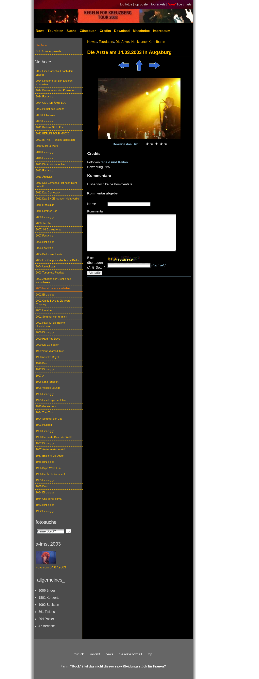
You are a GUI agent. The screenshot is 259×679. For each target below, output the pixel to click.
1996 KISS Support (47, 381)
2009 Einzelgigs (45, 217)
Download (122, 31)
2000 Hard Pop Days (48, 338)
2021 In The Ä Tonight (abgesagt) (55, 139)
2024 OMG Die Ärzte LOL (51, 102)
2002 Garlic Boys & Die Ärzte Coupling (53, 302)
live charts (184, 4)
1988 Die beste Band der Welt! (54, 437)
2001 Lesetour (44, 310)
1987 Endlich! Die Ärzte (50, 455)
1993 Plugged (44, 424)
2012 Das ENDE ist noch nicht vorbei (58, 198)
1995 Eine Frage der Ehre (51, 400)
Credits (105, 31)
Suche (71, 31)
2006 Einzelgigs (45, 241)
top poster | (143, 4)
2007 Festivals (44, 235)
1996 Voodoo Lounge (48, 387)
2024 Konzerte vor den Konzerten (55, 90)
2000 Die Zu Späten (47, 344)
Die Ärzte (41, 45)
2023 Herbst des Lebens (50, 108)
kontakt (94, 654)
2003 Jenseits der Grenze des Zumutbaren (53, 280)
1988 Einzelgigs (45, 431)
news (109, 654)
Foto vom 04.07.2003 (51, 567)
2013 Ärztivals (44, 176)
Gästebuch (88, 31)
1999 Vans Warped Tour (50, 351)
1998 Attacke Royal (47, 357)
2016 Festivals (44, 158)
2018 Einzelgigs (45, 152)
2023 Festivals (44, 121)
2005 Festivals (44, 247)
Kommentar (95, 211)
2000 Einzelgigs (45, 332)
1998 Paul (42, 363)
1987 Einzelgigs (45, 443)
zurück (79, 654)
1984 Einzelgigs (45, 492)
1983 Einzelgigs (45, 504)
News (40, 31)
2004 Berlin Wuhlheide (49, 254)
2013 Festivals (44, 170)
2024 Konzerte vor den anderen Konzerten (54, 82)
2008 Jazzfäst (44, 223)
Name (91, 204)
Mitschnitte (141, 31)
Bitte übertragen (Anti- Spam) (96, 262)
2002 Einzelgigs (45, 294)
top (150, 654)
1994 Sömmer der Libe (49, 418)
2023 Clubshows (45, 115)
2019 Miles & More (47, 145)
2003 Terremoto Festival (50, 272)
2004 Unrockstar (45, 266)
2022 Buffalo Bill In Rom (50, 127)
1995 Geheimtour (46, 406)
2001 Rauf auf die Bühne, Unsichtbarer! (51, 324)
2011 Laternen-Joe (46, 210)
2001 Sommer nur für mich (51, 316)
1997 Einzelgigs (45, 369)
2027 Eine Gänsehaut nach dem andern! (54, 73)
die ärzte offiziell (130, 654)
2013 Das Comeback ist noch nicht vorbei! (56, 184)
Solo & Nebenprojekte (48, 51)
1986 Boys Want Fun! (48, 468)
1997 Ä (40, 375)
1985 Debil (42, 486)
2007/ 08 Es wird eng (48, 229)
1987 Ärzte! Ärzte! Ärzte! (50, 449)
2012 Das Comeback (48, 192)
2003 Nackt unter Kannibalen (53, 288)
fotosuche (46, 522)
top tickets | (159, 4)
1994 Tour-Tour (44, 412)
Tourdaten (55, 31)
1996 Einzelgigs (45, 394)
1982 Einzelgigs (45, 511)
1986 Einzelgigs (45, 461)
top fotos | (127, 4)
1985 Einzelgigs (45, 480)
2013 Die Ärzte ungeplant (50, 164)
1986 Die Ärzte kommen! (50, 474)
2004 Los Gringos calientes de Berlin (57, 260)
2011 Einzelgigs (45, 204)
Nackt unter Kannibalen (148, 41)
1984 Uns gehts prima (49, 498)
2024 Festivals (44, 96)
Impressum (161, 31)
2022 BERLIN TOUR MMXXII (53, 133)
